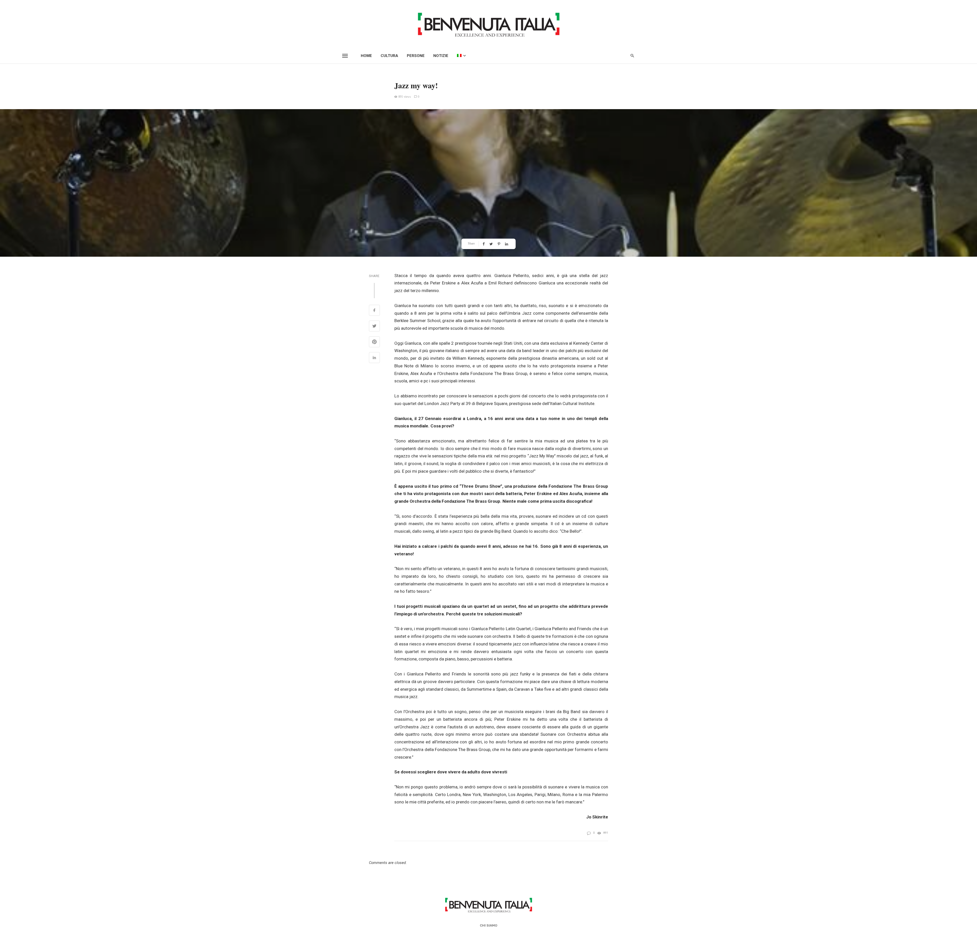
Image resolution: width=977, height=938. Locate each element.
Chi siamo (488, 925)
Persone (416, 55)
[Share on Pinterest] (374, 342)
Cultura (389, 55)
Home (366, 55)
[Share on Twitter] (374, 327)
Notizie (440, 55)
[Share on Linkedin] (374, 358)
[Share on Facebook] (374, 311)
